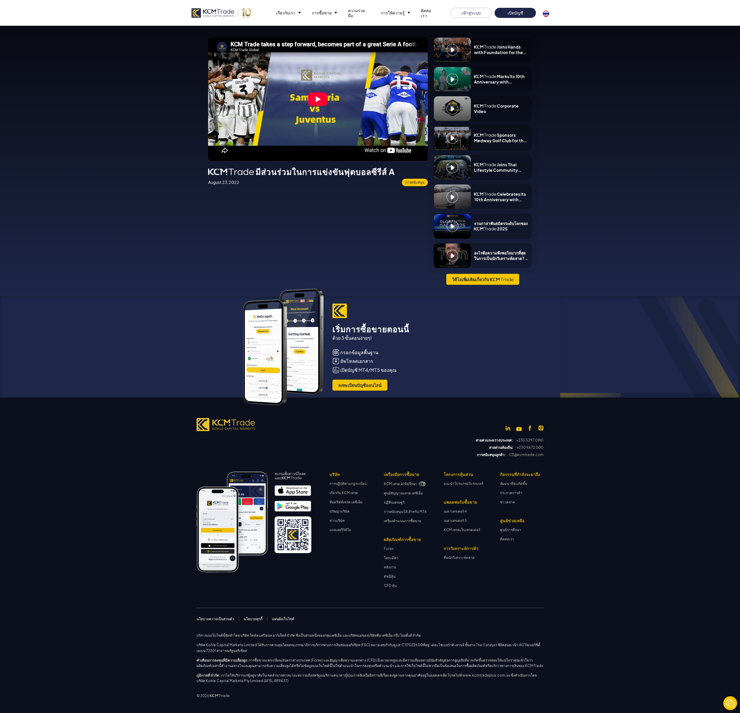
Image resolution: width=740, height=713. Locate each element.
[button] (288, 12)
